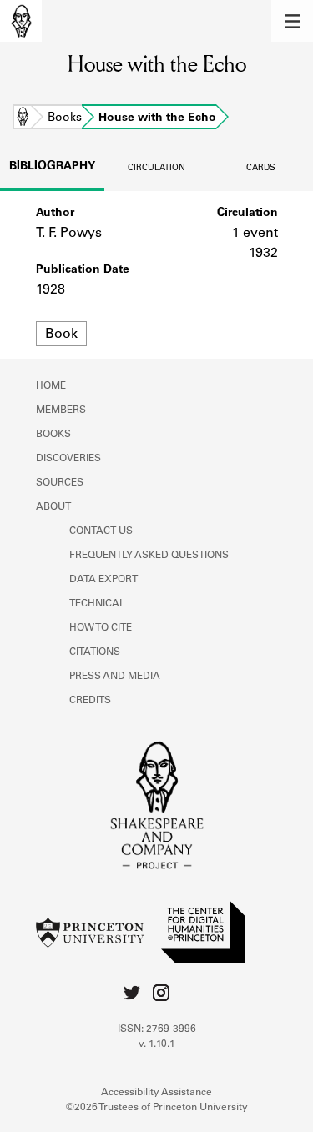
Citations (94, 652)
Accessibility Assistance (156, 1093)
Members (61, 410)
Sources (59, 483)
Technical (97, 604)
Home (22, 118)
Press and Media (114, 677)
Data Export (103, 580)
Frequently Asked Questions (149, 556)
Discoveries (68, 459)
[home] (21, 21)
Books (65, 118)
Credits (90, 701)
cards (260, 168)
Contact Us (101, 531)
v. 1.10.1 (157, 1044)
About (53, 507)
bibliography (52, 167)
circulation (156, 168)
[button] (292, 21)
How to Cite (100, 628)
